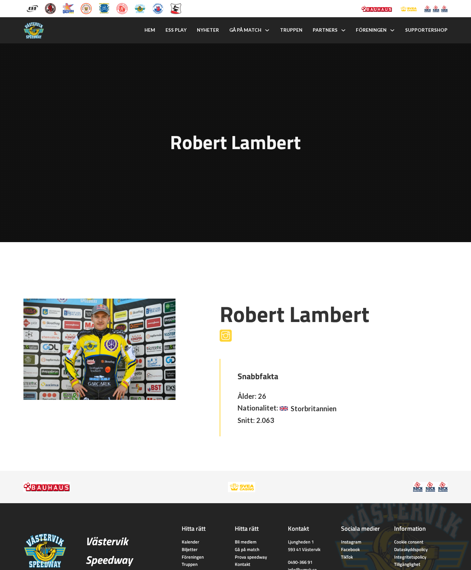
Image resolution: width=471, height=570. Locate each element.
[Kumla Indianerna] (50, 8)
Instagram (351, 541)
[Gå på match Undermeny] (267, 30)
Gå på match (245, 30)
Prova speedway (251, 556)
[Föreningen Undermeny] (392, 30)
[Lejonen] (86, 8)
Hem (149, 30)
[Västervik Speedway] (140, 8)
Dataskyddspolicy (411, 549)
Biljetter (190, 549)
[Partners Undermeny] (343, 30)
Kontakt (242, 564)
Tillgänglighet (407, 564)
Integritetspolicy (410, 556)
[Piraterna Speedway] (104, 8)
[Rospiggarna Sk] (122, 8)
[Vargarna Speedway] (157, 8)
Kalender (190, 541)
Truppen (291, 30)
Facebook (350, 549)
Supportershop (426, 30)
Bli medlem (246, 541)
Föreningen (371, 30)
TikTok (347, 556)
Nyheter (208, 30)
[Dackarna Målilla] (68, 8)
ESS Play (176, 30)
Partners (325, 30)
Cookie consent (408, 541)
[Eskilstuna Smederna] (175, 8)
